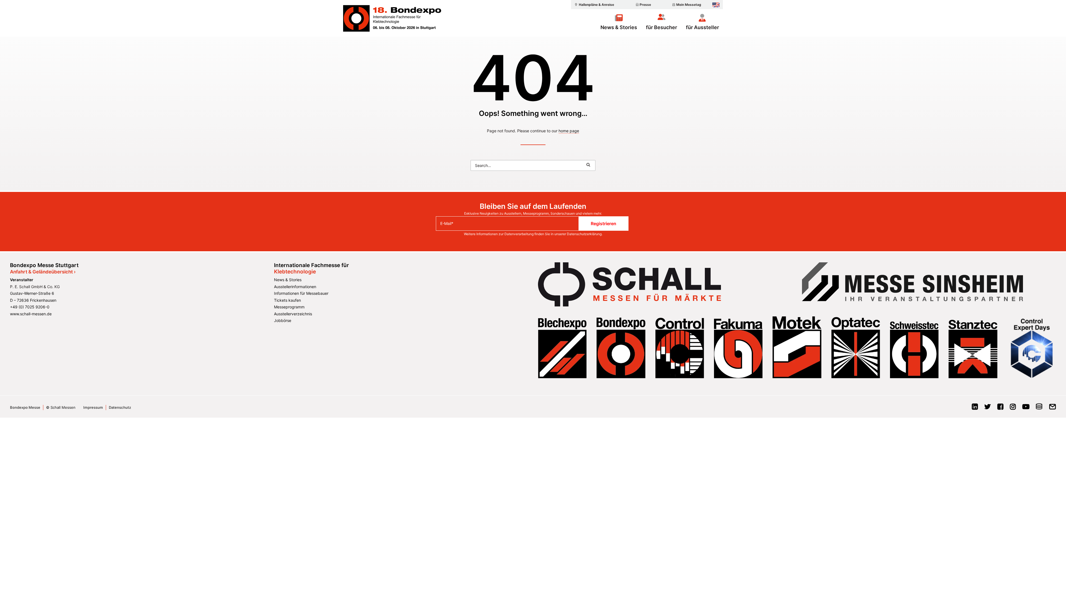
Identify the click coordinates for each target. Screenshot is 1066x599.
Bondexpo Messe (25, 407)
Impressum (93, 407)
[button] (588, 165)
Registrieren (603, 223)
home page (569, 130)
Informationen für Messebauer (301, 293)
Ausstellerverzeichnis (293, 313)
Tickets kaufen (287, 300)
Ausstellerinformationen (295, 286)
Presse (645, 4)
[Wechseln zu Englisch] (716, 4)
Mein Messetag (688, 4)
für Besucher (661, 27)
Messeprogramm (289, 306)
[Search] (533, 165)
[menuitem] (593, 4)
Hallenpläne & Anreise (596, 4)
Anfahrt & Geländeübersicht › (43, 272)
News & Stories (618, 27)
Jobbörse (282, 320)
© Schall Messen (61, 407)
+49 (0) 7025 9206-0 (29, 306)
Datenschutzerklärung (584, 234)
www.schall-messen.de (31, 313)
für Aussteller (702, 27)
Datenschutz (120, 407)
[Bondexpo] (392, 18)
